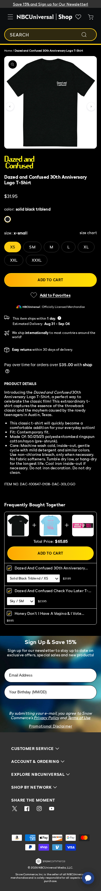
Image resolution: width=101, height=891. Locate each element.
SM (32, 246)
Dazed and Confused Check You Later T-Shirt (51, 592)
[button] (10, 106)
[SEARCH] (88, 35)
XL (86, 246)
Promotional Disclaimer (50, 726)
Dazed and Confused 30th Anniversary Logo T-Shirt (50, 569)
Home (8, 50)
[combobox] (50, 34)
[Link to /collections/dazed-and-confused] (50, 163)
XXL (13, 260)
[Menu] (10, 17)
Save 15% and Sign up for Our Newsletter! (50, 4)
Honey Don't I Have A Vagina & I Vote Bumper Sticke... (48, 615)
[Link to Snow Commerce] (50, 863)
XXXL (37, 260)
